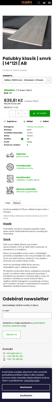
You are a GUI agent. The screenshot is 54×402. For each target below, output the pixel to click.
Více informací (31, 380)
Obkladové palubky (35, 127)
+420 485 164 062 (15, 356)
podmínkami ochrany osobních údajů (24, 324)
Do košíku (42, 113)
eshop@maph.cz (14, 353)
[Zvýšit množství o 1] (25, 113)
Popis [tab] (8, 203)
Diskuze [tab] (16, 203)
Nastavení (26, 387)
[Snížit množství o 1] (12, 113)
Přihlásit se (11, 334)
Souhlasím (26, 395)
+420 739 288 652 (15, 359)
